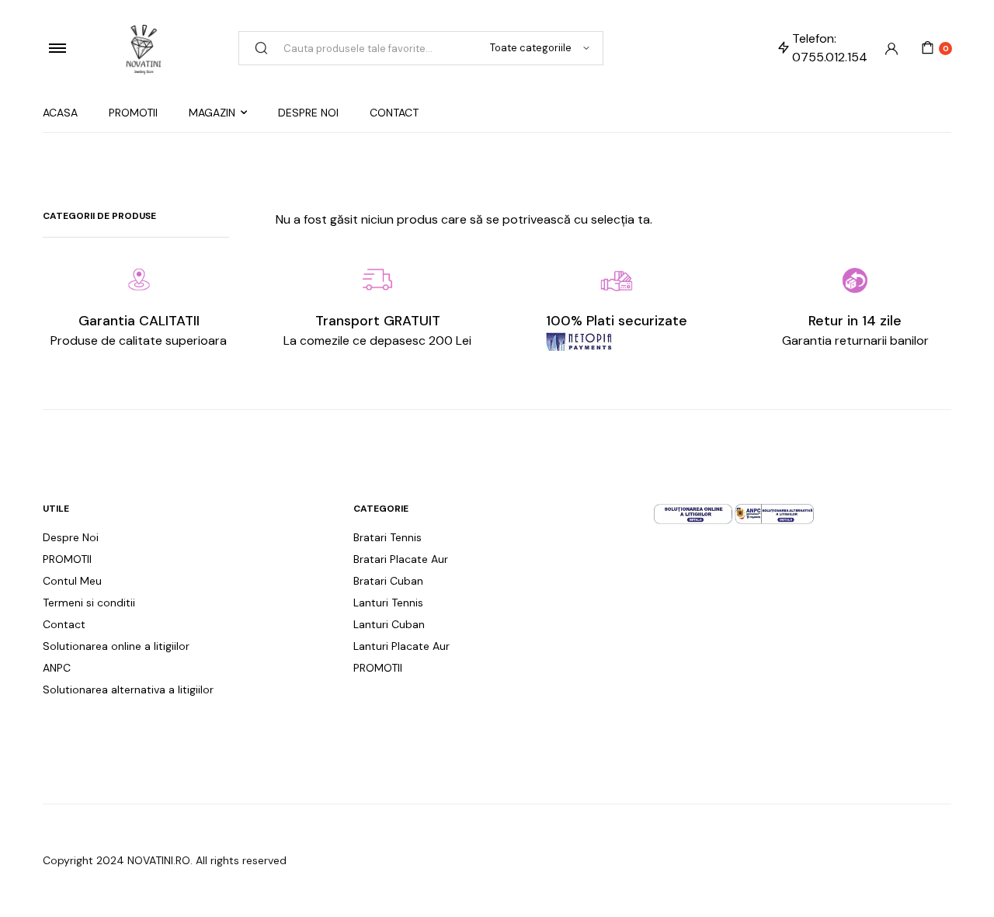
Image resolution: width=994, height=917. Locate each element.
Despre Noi (71, 537)
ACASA (60, 113)
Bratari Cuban (388, 581)
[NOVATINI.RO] (144, 48)
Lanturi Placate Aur (401, 646)
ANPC (57, 668)
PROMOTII (133, 113)
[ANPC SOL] (693, 512)
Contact (64, 624)
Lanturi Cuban (389, 624)
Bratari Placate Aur (400, 559)
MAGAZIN (212, 113)
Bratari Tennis (387, 537)
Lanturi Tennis (388, 603)
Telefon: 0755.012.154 (829, 47)
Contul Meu (72, 581)
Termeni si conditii (89, 603)
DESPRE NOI (308, 113)
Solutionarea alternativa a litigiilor (128, 689)
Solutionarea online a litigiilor (116, 646)
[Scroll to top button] (959, 882)
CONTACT (394, 113)
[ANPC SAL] (774, 512)
